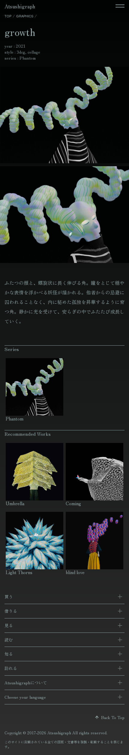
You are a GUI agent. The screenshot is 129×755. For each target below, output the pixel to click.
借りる (10, 611)
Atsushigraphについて (25, 683)
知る (8, 654)
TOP (7, 15)
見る (8, 625)
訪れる (10, 668)
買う (8, 597)
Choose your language (25, 697)
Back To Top (111, 717)
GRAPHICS (24, 15)
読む (8, 640)
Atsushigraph (19, 6)
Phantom (28, 58)
